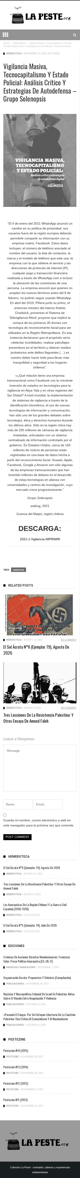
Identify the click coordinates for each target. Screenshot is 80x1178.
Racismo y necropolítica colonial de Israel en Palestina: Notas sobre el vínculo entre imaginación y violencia (39, 996)
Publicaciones (15, 983)
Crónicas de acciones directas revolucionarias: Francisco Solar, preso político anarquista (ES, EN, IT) (36, 959)
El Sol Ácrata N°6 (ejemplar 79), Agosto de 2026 (36, 650)
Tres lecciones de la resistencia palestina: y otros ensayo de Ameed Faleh (38, 718)
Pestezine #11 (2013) (15, 1099)
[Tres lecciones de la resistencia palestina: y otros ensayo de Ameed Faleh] (39, 682)
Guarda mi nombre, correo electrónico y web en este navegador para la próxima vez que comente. (38, 822)
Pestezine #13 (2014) (15, 1067)
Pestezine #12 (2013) (15, 1083)
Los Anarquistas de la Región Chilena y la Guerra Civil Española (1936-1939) (34, 906)
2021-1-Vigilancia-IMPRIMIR (40, 539)
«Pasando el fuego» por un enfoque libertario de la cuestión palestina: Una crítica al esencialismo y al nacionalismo (39, 1016)
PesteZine (12, 1056)
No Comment (68, 640)
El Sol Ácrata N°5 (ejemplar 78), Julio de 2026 (30, 925)
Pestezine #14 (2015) (15, 1050)
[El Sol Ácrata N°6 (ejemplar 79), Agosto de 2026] (39, 614)
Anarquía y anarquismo (21, 967)
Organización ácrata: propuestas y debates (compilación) (37, 977)
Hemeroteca (14, 53)
